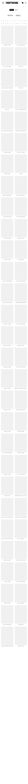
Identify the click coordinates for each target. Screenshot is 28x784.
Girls (11, 10)
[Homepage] (12, 3)
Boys (16, 10)
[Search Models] (25, 3)
